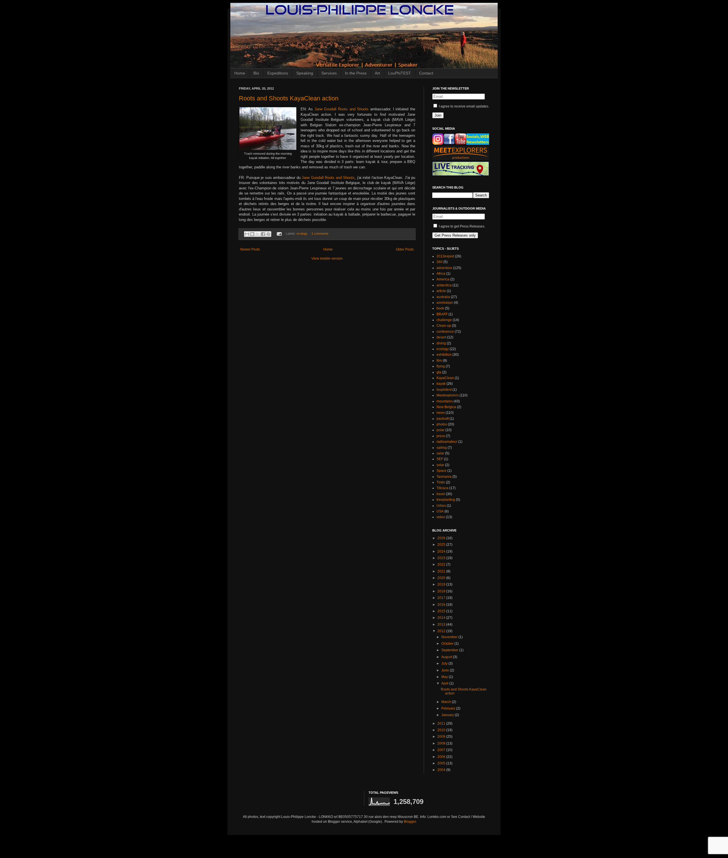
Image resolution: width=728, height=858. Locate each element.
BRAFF (442, 314)
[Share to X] (257, 234)
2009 (441, 737)
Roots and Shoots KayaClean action (288, 98)
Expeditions (277, 73)
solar (440, 465)
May (445, 677)
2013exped (445, 256)
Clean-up (444, 326)
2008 (441, 743)
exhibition (444, 355)
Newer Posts (250, 249)
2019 (441, 584)
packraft (443, 419)
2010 (441, 730)
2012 (441, 631)
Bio (256, 73)
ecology (302, 233)
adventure (444, 268)
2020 (441, 578)
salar (440, 453)
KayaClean (445, 378)
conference (445, 332)
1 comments (319, 233)
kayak (441, 384)
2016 (441, 605)
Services (329, 73)
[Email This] (247, 234)
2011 (441, 723)
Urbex (441, 506)
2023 (441, 558)
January (448, 715)
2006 (441, 757)
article (441, 291)
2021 (441, 571)
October (447, 644)
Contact (426, 73)
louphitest (444, 390)
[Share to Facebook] (263, 234)
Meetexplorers (448, 395)
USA (440, 511)
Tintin (441, 482)
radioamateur (447, 442)
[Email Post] (279, 233)
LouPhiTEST (399, 73)
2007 (441, 750)
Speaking (304, 73)
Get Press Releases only (455, 235)
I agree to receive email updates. (463, 106)
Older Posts (405, 249)
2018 (441, 591)
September (450, 650)
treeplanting (446, 500)
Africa (441, 274)
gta (439, 372)
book (440, 308)
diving (441, 343)
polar (440, 430)
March (446, 702)
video (441, 517)
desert (441, 337)
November (449, 637)
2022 (441, 565)
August (447, 657)
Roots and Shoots (353, 109)
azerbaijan (445, 303)
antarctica (444, 285)
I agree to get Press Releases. (461, 226)
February (448, 708)
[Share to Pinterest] (268, 234)
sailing (442, 448)
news (441, 413)
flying (441, 366)
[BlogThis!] (252, 234)
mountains (445, 401)
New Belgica (446, 407)
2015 (441, 611)
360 (439, 262)
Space (441, 471)
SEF (440, 459)
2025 (441, 545)
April (445, 683)
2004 (441, 770)
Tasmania (444, 477)
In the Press (356, 73)
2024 (441, 551)
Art (377, 73)
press (441, 436)
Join (438, 115)
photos (442, 424)
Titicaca (442, 488)
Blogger (410, 822)
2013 (441, 625)
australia (443, 297)
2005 (441, 763)
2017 (441, 598)
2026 (441, 538)
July (444, 663)
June (445, 670)
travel (441, 494)
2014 (441, 618)
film (439, 361)
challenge (444, 320)
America (443, 279)
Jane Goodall (326, 109)
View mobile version (327, 258)
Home (239, 73)
